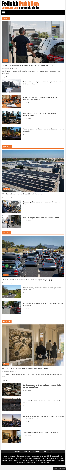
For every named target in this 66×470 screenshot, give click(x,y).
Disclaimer (36, 451)
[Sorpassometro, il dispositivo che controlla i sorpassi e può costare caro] (11, 291)
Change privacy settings (59, 468)
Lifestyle (6, 275)
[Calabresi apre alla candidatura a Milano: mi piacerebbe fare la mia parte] (11, 133)
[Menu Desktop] (3, 12)
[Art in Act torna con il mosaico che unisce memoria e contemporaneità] (33, 345)
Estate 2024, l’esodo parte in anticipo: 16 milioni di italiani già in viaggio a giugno (27, 280)
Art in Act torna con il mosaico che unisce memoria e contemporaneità (25, 368)
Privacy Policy (47, 451)
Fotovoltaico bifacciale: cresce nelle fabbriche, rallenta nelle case (22, 194)
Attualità (6, 363)
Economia (6, 189)
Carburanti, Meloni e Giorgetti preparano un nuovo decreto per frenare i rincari (27, 65)
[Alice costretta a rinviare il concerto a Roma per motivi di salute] (11, 404)
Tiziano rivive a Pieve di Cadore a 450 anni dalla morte (40, 432)
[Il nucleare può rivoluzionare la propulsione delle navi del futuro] (11, 206)
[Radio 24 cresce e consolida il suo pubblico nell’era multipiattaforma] (11, 117)
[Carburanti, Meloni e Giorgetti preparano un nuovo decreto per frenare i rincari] (33, 42)
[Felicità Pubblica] (20, 5)
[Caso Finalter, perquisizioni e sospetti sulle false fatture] (11, 221)
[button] (63, 12)
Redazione (27, 451)
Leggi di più (6, 77)
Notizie (5, 60)
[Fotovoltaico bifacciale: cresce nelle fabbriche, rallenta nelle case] (33, 171)
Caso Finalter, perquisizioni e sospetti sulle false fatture (41, 218)
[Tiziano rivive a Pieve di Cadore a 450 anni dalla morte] (11, 436)
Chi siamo (18, 451)
